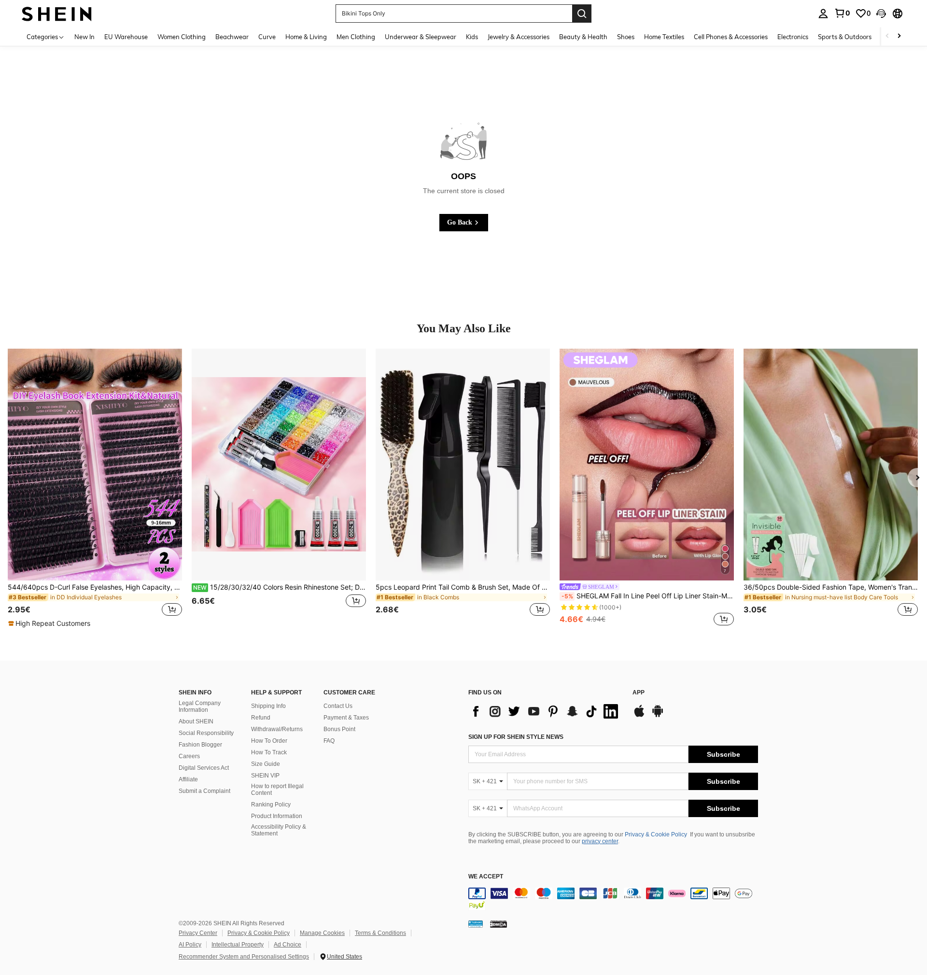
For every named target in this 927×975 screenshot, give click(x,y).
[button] (881, 13)
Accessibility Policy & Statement (278, 830)
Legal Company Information (200, 706)
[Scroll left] (887, 36)
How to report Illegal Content (277, 789)
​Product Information (276, 816)
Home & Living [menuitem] (306, 37)
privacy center (600, 841)
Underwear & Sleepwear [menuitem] (420, 37)
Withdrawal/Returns (277, 729)
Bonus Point (339, 729)
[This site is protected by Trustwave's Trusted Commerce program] (475, 923)
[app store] (639, 715)
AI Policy (190, 944)
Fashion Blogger (200, 744)
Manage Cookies (322, 933)
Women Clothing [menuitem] (181, 37)
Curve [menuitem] (267, 37)
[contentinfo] (613, 899)
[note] (50, 623)
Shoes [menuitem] (625, 37)
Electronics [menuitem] (792, 37)
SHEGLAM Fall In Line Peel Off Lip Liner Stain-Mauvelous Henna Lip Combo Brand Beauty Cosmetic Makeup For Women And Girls (648, 596)
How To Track (269, 752)
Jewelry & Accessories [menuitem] (518, 37)
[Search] (581, 13)
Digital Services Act (204, 767)
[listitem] (95, 488)
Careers (189, 756)
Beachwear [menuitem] (232, 37)
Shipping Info (268, 706)
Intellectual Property (237, 944)
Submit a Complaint (204, 791)
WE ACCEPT (485, 877)
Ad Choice (287, 944)
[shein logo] (57, 13)
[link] (842, 13)
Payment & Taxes (346, 717)
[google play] (657, 715)
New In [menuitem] (84, 37)
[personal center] (823, 13)
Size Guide (265, 764)
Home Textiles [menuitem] (664, 37)
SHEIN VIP (265, 775)
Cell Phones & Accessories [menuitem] (731, 37)
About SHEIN (196, 721)
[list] (545, 711)
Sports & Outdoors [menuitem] (844, 37)
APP (638, 693)
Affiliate (188, 779)
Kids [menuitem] (472, 37)
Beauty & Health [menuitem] (583, 37)
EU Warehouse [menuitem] (126, 37)
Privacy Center (198, 933)
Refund (260, 717)
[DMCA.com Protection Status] (498, 923)
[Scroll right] (899, 36)
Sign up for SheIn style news (515, 737)
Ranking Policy (271, 804)
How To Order (269, 740)
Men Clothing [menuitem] (356, 37)
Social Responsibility (206, 733)
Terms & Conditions (380, 933)
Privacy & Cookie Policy (656, 834)
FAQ (329, 740)
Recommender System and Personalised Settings (244, 956)
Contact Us (337, 706)
